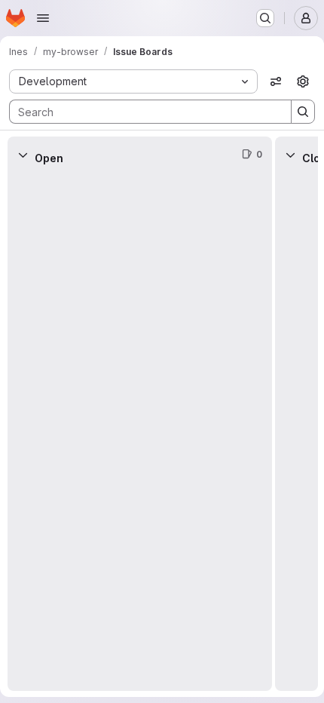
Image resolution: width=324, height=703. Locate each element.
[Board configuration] (303, 81)
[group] (140, 432)
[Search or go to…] (265, 18)
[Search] (303, 112)
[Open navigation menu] (43, 18)
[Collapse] (23, 155)
